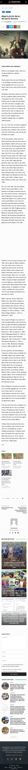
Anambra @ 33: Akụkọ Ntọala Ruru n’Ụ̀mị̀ (17, 463)
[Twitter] (11, 26)
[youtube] (18, 532)
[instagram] (12, 532)
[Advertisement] (14, 241)
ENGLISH (14, 588)
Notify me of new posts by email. (10, 671)
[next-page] (5, 628)
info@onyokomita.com (17, 755)
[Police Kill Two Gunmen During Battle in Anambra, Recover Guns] (5, 730)
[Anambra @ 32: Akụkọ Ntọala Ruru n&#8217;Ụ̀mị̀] (7, 456)
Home (3, 8)
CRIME (13, 560)
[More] (22, 498)
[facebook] (9, 532)
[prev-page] (3, 628)
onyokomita (8, 21)
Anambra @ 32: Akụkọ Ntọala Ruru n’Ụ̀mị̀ (6, 463)
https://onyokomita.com (14, 530)
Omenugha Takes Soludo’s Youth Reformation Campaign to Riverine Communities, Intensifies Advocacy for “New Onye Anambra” (14, 593)
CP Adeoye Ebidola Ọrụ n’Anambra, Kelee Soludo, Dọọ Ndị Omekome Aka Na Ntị (6, 481)
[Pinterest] (15, 26)
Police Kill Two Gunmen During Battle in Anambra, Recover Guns (17, 731)
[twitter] (15, 532)
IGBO (6, 8)
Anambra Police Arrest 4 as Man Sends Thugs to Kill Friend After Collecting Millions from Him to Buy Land (14, 565)
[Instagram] (11, 759)
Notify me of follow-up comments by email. (12, 669)
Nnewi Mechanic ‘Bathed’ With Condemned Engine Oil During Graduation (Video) (20, 510)
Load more (13, 737)
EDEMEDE (11, 8)
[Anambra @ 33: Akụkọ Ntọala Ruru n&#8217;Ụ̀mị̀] (18, 456)
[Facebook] (8, 26)
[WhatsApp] (18, 26)
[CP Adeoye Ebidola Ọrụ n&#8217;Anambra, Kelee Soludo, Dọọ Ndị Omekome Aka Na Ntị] (7, 473)
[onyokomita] (3, 22)
